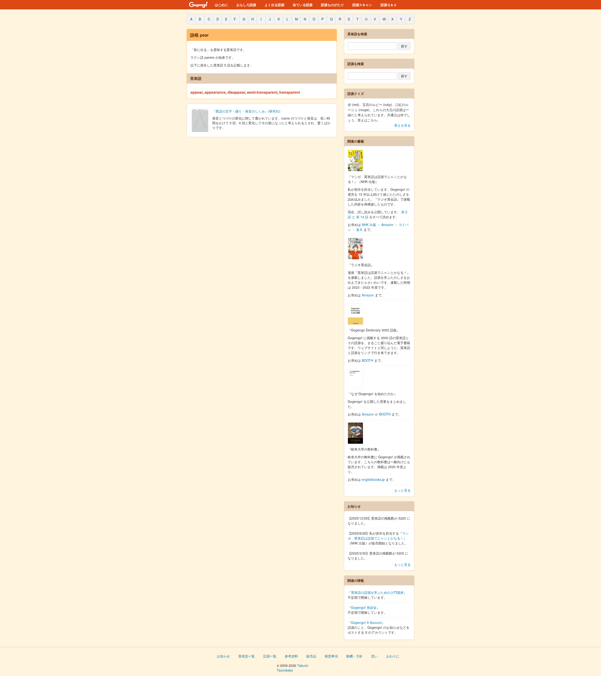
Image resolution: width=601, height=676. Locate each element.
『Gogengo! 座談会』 (364, 607)
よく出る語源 (274, 4)
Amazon (387, 224)
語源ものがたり (332, 4)
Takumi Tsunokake (292, 667)
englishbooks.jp (373, 479)
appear (196, 92)
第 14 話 (362, 216)
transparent (289, 92)
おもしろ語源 (246, 4)
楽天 (359, 229)
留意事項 (331, 656)
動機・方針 (354, 656)
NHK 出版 (369, 224)
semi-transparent (262, 92)
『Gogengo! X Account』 (366, 622)
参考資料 (291, 656)
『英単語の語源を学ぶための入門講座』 (377, 592)
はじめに (221, 4)
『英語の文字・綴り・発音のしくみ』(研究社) (246, 111)
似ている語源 (302, 4)
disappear (236, 92)
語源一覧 (269, 656)
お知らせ (223, 656)
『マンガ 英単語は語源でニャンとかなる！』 (378, 535)
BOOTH (367, 360)
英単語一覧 (246, 656)
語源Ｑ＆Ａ (389, 4)
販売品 (311, 656)
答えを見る (402, 125)
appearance (215, 92)
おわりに (392, 656)
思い (374, 656)
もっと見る (402, 490)
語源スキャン (362, 4)
